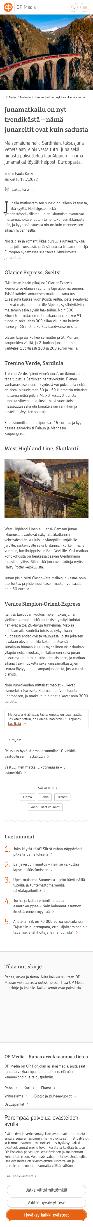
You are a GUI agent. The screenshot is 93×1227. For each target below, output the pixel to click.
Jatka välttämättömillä (46, 1190)
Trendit (62, 797)
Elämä (27, 797)
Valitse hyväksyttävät (47, 1202)
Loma (45, 797)
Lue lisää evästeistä (19, 1176)
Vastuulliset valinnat (45, 807)
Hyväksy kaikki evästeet (46, 1215)
